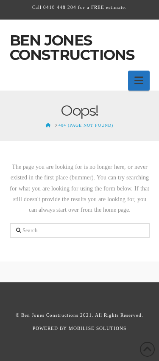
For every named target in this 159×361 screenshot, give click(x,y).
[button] (139, 81)
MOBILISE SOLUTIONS (97, 328)
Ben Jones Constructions (72, 47)
